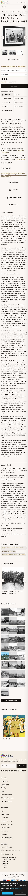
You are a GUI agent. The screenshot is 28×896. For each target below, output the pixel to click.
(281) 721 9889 (7, 847)
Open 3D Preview (15, 59)
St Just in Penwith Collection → (11, 700)
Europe (3, 547)
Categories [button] (5, 12)
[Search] (24, 7)
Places (15, 554)
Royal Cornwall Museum (7, 554)
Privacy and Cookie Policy (16, 888)
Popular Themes (5, 551)
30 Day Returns (20, 159)
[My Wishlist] (17, 2)
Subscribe (22, 766)
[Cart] (21, 2)
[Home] (6, 2)
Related (3, 548)
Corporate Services (6, 794)
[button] (14, 890)
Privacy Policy (5, 814)
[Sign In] (25, 2)
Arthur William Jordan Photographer (13, 175)
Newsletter (4, 834)
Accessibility (4, 807)
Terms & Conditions (6, 824)
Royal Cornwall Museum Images (8, 173)
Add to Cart (14, 86)
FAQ (2, 811)
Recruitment (12, 551)
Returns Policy (5, 817)
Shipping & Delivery (6, 821)
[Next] (25, 37)
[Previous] (2, 37)
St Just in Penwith (21, 554)
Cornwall (21, 547)
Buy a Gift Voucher (6, 801)
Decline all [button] (20, 893)
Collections (19, 12)
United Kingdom (9, 547)
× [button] (26, 882)
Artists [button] (12, 12)
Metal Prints (4, 831)
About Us (3, 778)
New (2, 791)
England (16, 547)
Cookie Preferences (6, 837)
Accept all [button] (7, 893)
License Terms (5, 827)
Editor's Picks (5, 784)
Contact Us (4, 844)
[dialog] (14, 888)
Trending (3, 788)
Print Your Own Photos (7, 798)
